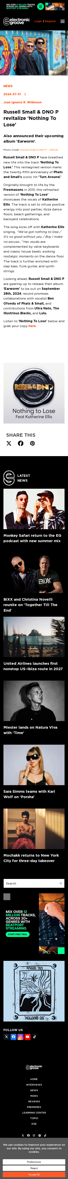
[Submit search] (61, 883)
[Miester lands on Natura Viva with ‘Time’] (34, 701)
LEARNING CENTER (34, 1112)
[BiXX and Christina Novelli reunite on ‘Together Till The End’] (34, 573)
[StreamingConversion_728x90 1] (34, 9)
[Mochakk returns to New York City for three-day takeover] (34, 829)
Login (38, 21)
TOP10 (34, 1118)
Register (50, 21)
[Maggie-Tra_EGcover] (34, 1020)
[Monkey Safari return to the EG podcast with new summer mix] (34, 509)
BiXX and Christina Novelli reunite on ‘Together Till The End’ (30, 605)
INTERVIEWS (34, 1084)
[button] (63, 21)
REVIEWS (34, 1101)
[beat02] (34, 953)
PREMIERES (34, 1107)
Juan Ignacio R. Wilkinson (22, 102)
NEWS (8, 86)
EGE (34, 1123)
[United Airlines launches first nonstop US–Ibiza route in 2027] (34, 637)
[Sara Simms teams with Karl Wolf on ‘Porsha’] (34, 765)
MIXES (34, 1095)
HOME (34, 1079)
